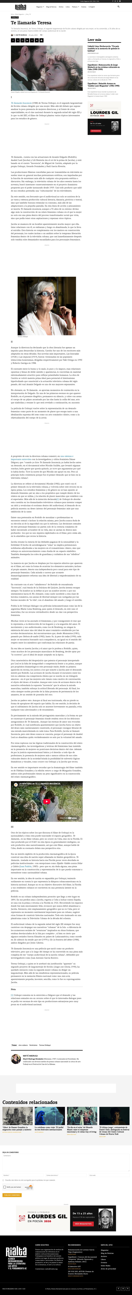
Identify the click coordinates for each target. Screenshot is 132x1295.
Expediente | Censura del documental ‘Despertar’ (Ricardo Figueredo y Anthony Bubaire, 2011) (82, 1259)
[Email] (32, 40)
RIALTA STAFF (102, 1136)
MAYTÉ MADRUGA (21, 35)
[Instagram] (115, 1)
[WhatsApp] (22, 40)
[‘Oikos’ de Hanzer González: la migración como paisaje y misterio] (17, 1116)
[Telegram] (41, 40)
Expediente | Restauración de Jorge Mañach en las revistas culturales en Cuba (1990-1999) (104, 67)
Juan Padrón (26, 867)
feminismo (33, 1045)
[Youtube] (120, 1)
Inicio (12, 14)
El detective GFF (74, 1267)
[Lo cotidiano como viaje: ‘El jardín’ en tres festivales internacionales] (50, 1116)
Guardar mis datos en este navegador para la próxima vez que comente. (30, 1180)
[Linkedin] (27, 40)
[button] (118, 6)
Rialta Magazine (19, 14)
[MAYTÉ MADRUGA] (12, 35)
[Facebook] (113, 1)
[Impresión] (37, 40)
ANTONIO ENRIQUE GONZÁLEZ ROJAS (11, 1132)
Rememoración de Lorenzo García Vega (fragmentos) (81, 1251)
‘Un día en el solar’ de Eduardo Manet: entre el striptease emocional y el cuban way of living (81, 1130)
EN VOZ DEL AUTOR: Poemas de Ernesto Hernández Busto (81, 1272)
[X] (117, 1)
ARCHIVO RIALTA (92, 72)
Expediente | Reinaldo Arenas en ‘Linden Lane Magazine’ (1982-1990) (103, 84)
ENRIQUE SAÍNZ (72, 1254)
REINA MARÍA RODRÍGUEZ (74, 1269)
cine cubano (23, 1045)
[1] (57, 499)
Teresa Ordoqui (45, 1045)
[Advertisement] (47, 139)
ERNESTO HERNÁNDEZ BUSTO (75, 1276)
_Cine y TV (28, 14)
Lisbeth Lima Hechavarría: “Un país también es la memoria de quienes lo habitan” (104, 48)
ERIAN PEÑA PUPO (71, 1134)
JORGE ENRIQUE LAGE (93, 53)
